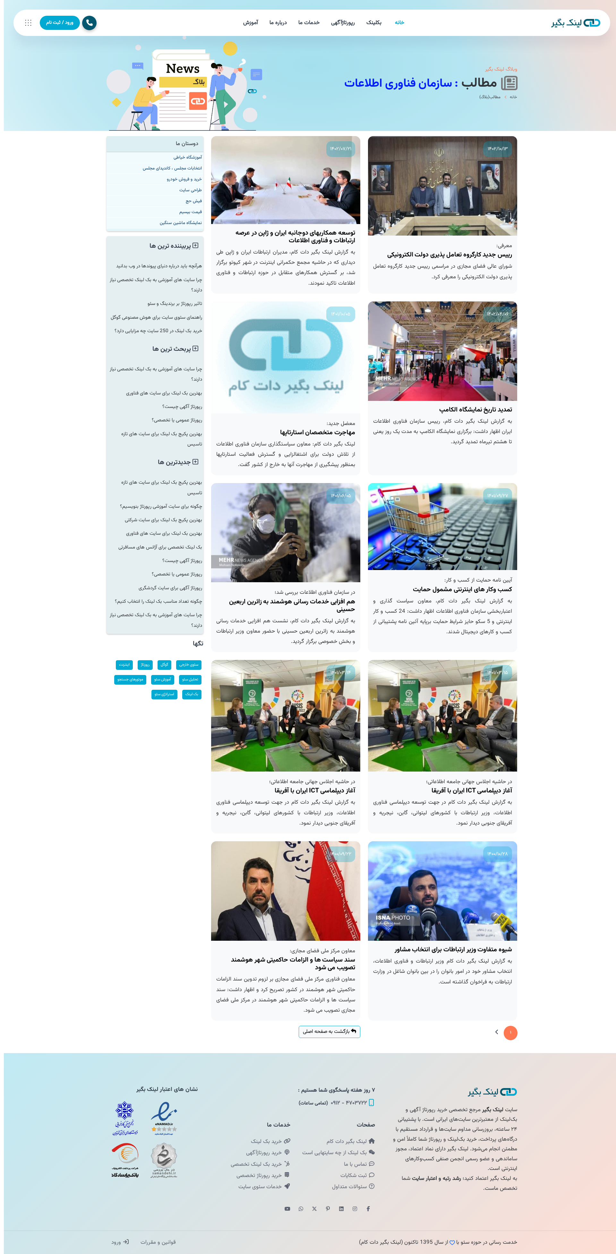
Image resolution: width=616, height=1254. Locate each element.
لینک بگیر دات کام (343, 1141)
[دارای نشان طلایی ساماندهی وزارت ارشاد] (160, 1160)
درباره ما (274, 23)
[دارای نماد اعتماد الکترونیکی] (160, 1118)
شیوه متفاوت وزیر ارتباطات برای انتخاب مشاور (449, 950)
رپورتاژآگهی (339, 23)
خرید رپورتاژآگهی (260, 1153)
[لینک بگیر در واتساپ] (297, 1209)
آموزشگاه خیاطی (184, 157)
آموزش (246, 23)
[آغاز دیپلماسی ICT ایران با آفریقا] (438, 716)
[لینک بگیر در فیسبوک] (364, 1209)
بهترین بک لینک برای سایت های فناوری (160, 393)
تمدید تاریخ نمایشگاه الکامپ (471, 410)
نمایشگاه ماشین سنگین (177, 223)
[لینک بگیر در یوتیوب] (283, 1209)
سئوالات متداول (346, 1187)
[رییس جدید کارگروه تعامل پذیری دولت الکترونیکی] (438, 186)
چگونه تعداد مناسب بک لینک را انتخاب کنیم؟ (154, 601)
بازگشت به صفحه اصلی (323, 1032)
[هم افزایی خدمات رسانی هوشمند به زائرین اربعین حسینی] (281, 533)
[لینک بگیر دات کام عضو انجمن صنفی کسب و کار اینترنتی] (121, 1118)
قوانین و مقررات (153, 1242)
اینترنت (120, 665)
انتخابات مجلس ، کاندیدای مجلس (168, 168)
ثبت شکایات (350, 1176)
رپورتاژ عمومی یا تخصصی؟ (173, 420)
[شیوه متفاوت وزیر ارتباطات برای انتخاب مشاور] (438, 891)
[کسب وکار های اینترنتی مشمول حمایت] (438, 526)
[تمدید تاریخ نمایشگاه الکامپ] (438, 351)
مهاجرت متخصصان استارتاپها (313, 433)
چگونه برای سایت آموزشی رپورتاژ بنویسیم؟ (157, 506)
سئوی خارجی (184, 665)
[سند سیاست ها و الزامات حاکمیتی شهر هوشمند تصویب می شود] (281, 891)
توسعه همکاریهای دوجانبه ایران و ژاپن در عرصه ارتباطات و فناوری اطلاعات (291, 237)
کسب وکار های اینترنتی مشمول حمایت (458, 589)
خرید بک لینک (263, 1141)
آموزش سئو (158, 679)
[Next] (493, 1033)
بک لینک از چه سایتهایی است (331, 1153)
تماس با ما (352, 1164)
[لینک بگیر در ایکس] (310, 1209)
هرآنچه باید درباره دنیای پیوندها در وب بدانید (155, 266)
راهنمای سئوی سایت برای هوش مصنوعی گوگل (152, 317)
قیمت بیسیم (186, 212)
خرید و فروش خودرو (180, 179)
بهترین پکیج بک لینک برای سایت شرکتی (159, 520)
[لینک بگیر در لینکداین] (337, 1209)
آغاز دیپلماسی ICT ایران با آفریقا (468, 791)
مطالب (477, 83)
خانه (395, 23)
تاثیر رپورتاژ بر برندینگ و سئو (171, 303)
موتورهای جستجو (126, 679)
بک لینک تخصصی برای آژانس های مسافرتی (156, 547)
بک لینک (188, 694)
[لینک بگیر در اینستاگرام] (351, 1209)
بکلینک (370, 23)
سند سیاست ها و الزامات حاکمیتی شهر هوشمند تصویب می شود (289, 964)
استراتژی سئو (160, 694)
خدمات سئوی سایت (257, 1187)
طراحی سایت (186, 190)
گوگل (160, 665)
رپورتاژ (141, 665)
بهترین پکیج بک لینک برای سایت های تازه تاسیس (157, 439)
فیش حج (190, 201)
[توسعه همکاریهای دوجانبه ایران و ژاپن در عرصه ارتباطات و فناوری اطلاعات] (281, 180)
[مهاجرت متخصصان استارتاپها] (281, 357)
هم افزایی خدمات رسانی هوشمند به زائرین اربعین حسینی (288, 606)
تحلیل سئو (186, 679)
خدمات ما (305, 23)
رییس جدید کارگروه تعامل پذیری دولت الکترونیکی (445, 255)
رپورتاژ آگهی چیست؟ (178, 407)
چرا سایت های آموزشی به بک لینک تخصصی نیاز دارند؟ (152, 285)
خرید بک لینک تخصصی (253, 1164)
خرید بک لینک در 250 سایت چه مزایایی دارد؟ (154, 331)
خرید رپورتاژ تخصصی (256, 1176)
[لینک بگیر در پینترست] (324, 1209)
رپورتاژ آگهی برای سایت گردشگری (166, 588)
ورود (113, 1242)
